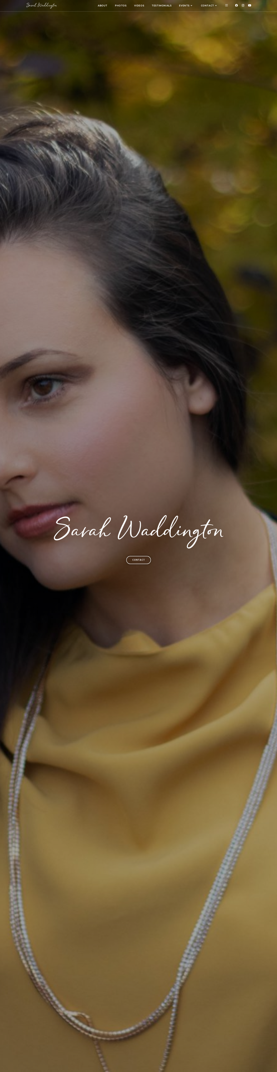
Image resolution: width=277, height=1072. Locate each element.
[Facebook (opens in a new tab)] (236, 5)
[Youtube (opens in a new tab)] (249, 5)
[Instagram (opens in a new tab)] (243, 5)
